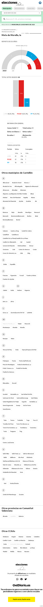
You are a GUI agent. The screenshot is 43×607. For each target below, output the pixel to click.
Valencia (21, 516)
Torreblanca (23, 427)
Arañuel (5, 197)
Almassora (6, 190)
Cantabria (36, 536)
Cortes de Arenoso (24, 249)
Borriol (18, 220)
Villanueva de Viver (17, 468)
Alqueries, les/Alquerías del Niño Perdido (15, 194)
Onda (16, 350)
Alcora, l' (27, 182)
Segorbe (24, 402)
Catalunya (31, 540)
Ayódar (21, 201)
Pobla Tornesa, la (8, 368)
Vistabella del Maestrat (9, 472)
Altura (32, 194)
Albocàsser (6, 182)
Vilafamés (29, 457)
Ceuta (5, 544)
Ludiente (29, 312)
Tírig (20, 431)
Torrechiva (33, 427)
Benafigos (28, 212)
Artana (33, 197)
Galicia (15, 548)
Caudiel (28, 242)
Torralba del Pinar (8, 424)
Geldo (12, 290)
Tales (5, 420)
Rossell (14, 383)
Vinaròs (35, 468)
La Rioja (32, 548)
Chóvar (31, 246)
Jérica (12, 301)
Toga (27, 420)
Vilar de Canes (7, 465)
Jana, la (5, 301)
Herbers (19, 290)
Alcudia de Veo (7, 186)
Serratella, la (33, 402)
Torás (5, 431)
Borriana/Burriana (8, 220)
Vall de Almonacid (28, 453)
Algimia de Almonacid (31, 186)
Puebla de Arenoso (8, 372)
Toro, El (35, 420)
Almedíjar (14, 190)
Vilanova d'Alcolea (28, 461)
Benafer (20, 212)
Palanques (6, 361)
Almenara (23, 190)
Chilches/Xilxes (22, 246)
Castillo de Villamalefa (9, 242)
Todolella (20, 420)
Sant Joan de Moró (8, 398)
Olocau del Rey (7, 350)
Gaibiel (5, 290)
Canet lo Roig (15, 231)
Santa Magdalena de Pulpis (11, 402)
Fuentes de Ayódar (8, 279)
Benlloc (29, 216)
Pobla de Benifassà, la (24, 364)
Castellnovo (15, 234)
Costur (35, 249)
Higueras (27, 290)
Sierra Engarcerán (8, 405)
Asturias (21, 536)
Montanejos (6, 327)
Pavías (14, 361)
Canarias (28, 536)
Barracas (5, 212)
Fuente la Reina (31, 275)
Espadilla (12, 264)
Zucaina (21, 494)
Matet (19, 324)
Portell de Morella (21, 368)
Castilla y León (7, 540)
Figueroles (13, 275)
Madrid (5, 551)
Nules (12, 338)
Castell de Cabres (27, 231)
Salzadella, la (14, 394)
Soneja (18, 405)
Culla (21, 253)
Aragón (13, 536)
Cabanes (5, 231)
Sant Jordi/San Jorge (22, 398)
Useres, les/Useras (8, 442)
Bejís (13, 212)
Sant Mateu (34, 398)
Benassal (37, 212)
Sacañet (5, 394)
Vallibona (12, 457)
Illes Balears (23, 548)
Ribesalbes (6, 383)
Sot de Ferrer (27, 405)
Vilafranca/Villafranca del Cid (11, 461)
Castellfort (6, 234)
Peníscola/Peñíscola (25, 361)
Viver (21, 472)
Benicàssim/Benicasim (17, 216)
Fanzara (5, 275)
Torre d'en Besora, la (22, 424)
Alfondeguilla (18, 186)
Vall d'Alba (6, 453)
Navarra (26, 551)
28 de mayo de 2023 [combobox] (10, 13)
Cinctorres (6, 249)
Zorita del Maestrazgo (9, 494)
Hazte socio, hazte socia (21, 599)
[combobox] (23, 19)
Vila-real (21, 457)
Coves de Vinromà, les (9, 253)
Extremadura (6, 548)
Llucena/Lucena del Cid (17, 312)
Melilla (12, 551)
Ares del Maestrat (15, 197)
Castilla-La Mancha (19, 540)
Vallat (5, 457)
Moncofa (27, 324)
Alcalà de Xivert (16, 182)
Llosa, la (5, 312)
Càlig (28, 253)
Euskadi (28, 544)
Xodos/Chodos (14, 483)
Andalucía (6, 536)
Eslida (5, 264)
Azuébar (28, 201)
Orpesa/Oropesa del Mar (29, 350)
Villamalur (6, 468)
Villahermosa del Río (30, 465)
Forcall (22, 275)
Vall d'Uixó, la (16, 453)
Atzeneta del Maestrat (9, 201)
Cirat (13, 249)
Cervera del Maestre (9, 246)
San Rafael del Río (26, 394)
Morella (22, 327)
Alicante (5, 516)
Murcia (19, 551)
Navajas (5, 338)
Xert (5, 483)
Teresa (12, 420)
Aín (36, 201)
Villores (28, 468)
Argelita (25, 197)
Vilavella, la (17, 465)
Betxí (36, 216)
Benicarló (5, 216)
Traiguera (13, 431)
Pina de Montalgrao (9, 364)
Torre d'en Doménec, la (10, 427)
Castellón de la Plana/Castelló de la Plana (15, 238)
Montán (15, 327)
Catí (21, 242)
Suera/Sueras (7, 409)
